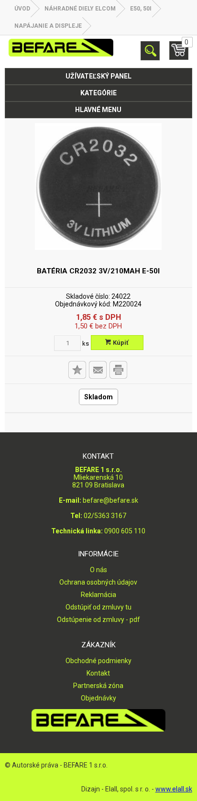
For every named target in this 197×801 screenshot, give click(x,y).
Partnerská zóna (98, 685)
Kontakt (98, 673)
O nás (98, 570)
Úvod (22, 8)
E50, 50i (141, 8)
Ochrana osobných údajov (98, 582)
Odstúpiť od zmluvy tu (98, 607)
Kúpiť (120, 342)
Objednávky (98, 698)
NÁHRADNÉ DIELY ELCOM (80, 8)
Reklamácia (98, 594)
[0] (179, 54)
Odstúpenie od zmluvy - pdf (98, 619)
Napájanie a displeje (48, 26)
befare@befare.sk (110, 500)
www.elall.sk (173, 789)
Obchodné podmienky (98, 661)
